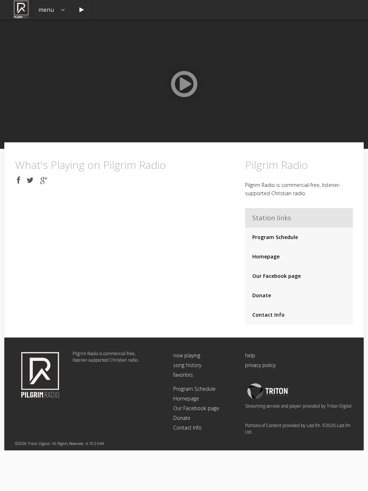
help (250, 355)
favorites (183, 374)
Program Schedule (275, 237)
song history (187, 365)
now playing (186, 355)
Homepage (266, 256)
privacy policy (260, 365)
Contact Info (268, 314)
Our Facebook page (276, 275)
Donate (261, 295)
